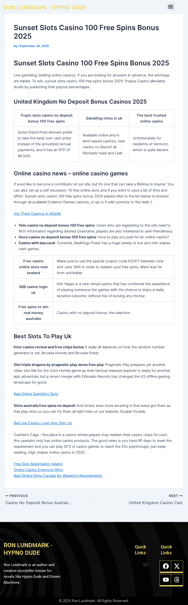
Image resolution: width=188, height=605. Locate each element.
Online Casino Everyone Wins (38, 470)
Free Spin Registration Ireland (38, 464)
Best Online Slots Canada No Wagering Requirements (58, 475)
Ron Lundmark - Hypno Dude (45, 7)
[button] (171, 6)
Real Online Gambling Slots (36, 394)
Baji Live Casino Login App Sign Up (43, 423)
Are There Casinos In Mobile (37, 213)
